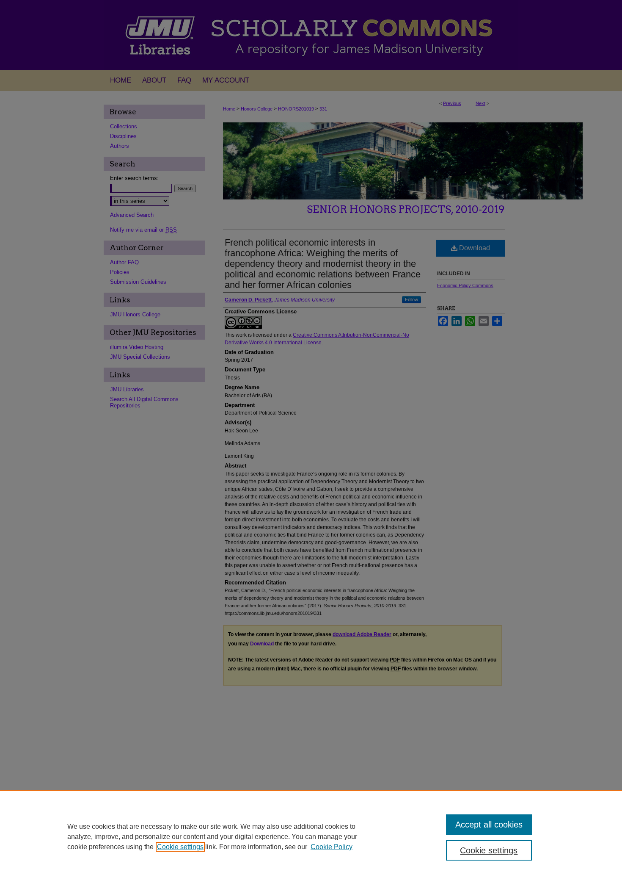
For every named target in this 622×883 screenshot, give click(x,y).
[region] (311, 836)
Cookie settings (180, 846)
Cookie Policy (331, 846)
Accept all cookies (489, 824)
